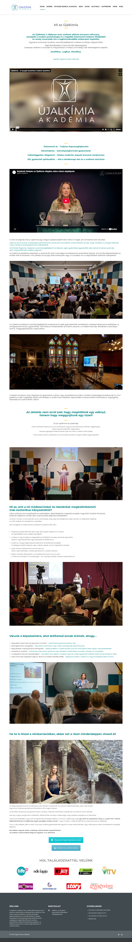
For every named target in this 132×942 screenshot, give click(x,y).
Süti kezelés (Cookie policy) (98, 916)
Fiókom (115, 6)
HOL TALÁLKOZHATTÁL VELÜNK (66, 860)
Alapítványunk (106, 6)
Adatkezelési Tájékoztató (97, 913)
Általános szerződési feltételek (99, 910)
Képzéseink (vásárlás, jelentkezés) (65, 6)
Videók (81, 6)
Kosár (121, 6)
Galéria (87, 6)
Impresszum (92, 919)
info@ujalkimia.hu (57, 914)
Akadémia (49, 6)
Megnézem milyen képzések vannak (68, 840)
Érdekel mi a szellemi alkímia (67, 848)
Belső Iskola (95, 6)
